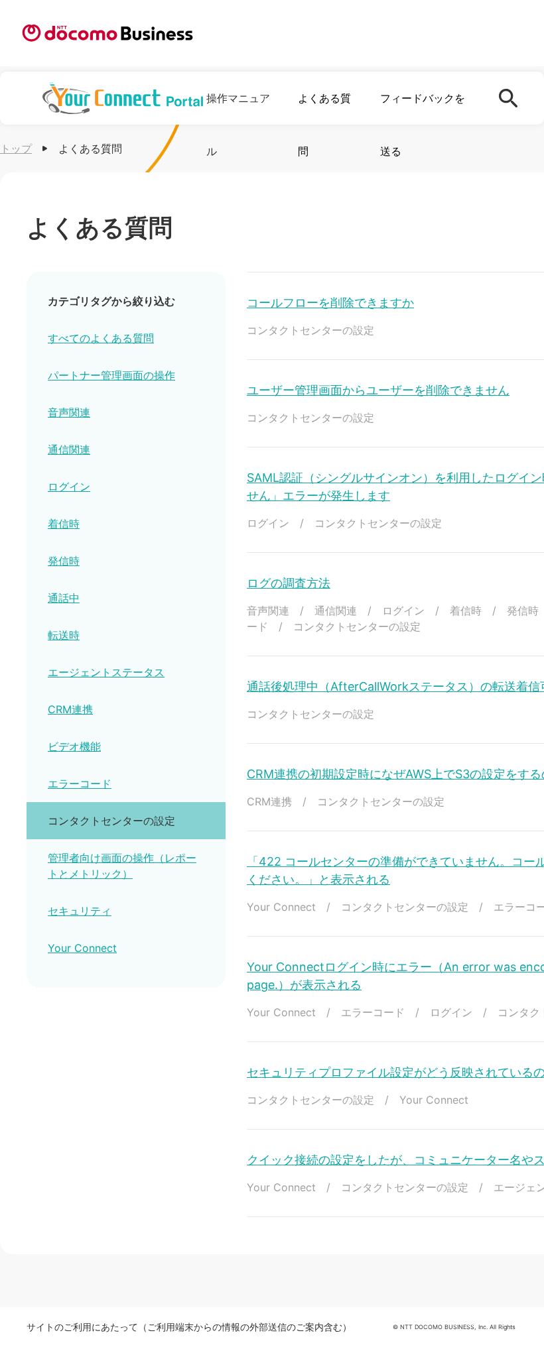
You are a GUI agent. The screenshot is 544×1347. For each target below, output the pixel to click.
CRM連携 (70, 709)
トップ (16, 148)
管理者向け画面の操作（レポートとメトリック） (122, 865)
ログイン (69, 486)
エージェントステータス (106, 672)
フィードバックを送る (422, 124)
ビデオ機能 (74, 746)
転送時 (64, 635)
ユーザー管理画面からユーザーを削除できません (378, 390)
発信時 (64, 560)
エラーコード (79, 783)
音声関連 (69, 412)
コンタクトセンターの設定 (111, 820)
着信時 (64, 523)
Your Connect (82, 948)
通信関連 (69, 449)
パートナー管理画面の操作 (111, 375)
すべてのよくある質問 (101, 338)
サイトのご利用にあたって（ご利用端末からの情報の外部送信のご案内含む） (189, 1326)
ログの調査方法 (288, 583)
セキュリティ (79, 910)
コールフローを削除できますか (330, 303)
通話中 (64, 598)
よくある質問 (324, 124)
